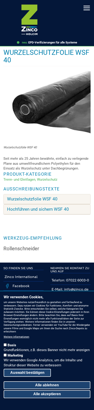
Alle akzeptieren (47, 394)
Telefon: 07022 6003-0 (70, 280)
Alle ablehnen (47, 385)
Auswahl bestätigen (27, 373)
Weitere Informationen (16, 336)
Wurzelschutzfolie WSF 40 (32, 199)
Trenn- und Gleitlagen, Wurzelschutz (30, 179)
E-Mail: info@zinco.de (70, 289)
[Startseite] (29, 20)
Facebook (20, 286)
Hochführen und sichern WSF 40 (38, 209)
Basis (12, 345)
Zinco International (21, 277)
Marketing (15, 355)
